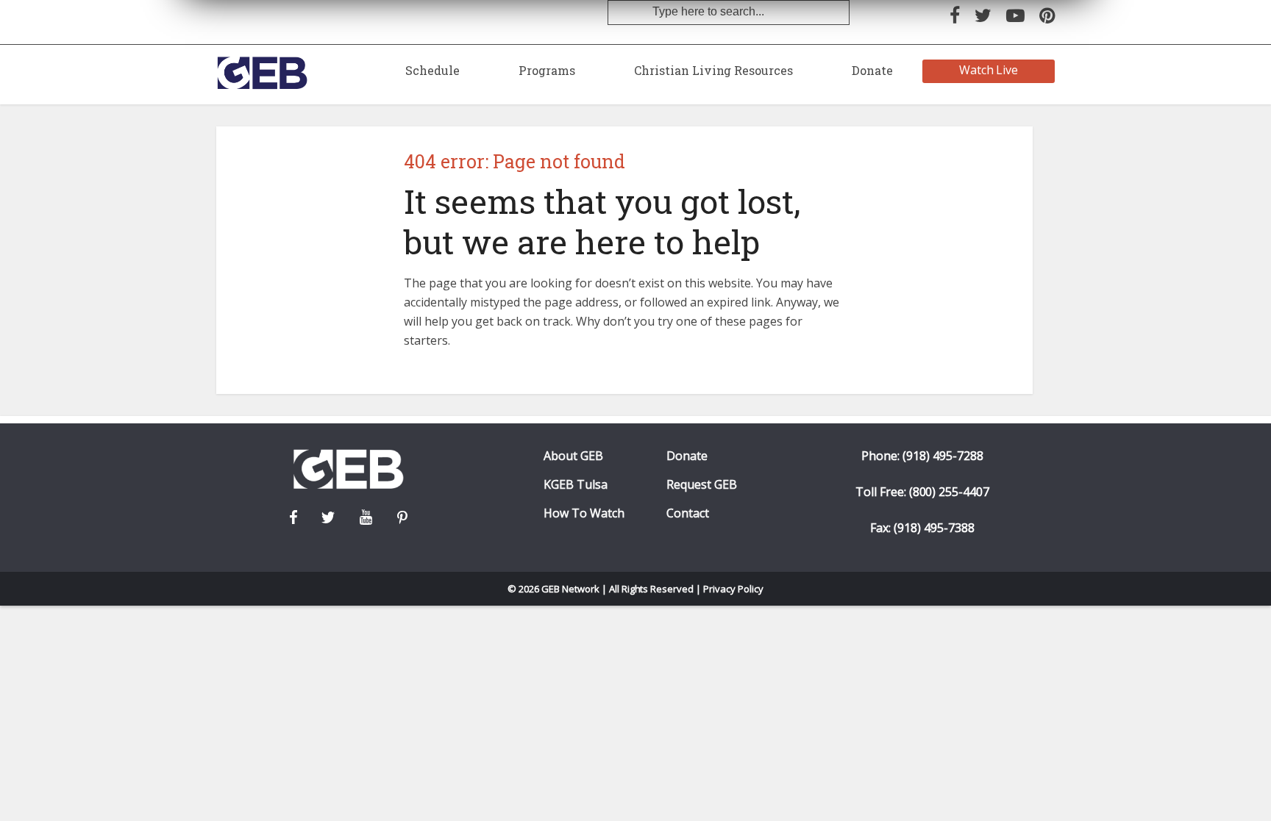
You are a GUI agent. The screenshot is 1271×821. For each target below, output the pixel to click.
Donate (872, 70)
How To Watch (584, 513)
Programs (547, 70)
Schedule (432, 70)
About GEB (573, 456)
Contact (687, 513)
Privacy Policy (733, 588)
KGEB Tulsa (576, 485)
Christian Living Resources (713, 70)
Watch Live (989, 70)
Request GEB (701, 485)
